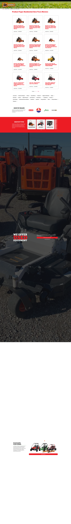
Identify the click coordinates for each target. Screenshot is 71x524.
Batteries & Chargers (21, 95)
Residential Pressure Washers (24, 99)
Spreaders (37, 99)
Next (38, 91)
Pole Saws (51, 97)
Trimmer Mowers (54, 99)
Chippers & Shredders (45, 95)
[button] (27, 109)
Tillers (49, 99)
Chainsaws (39, 95)
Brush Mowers (33, 95)
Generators (14, 97)
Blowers (28, 95)
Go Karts (19, 97)
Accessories (15, 95)
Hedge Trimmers (25, 97)
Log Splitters (46, 97)
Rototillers (32, 99)
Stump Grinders (43, 99)
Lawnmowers (38, 97)
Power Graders (15, 99)
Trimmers (14, 101)
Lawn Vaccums (32, 97)
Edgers (52, 95)
